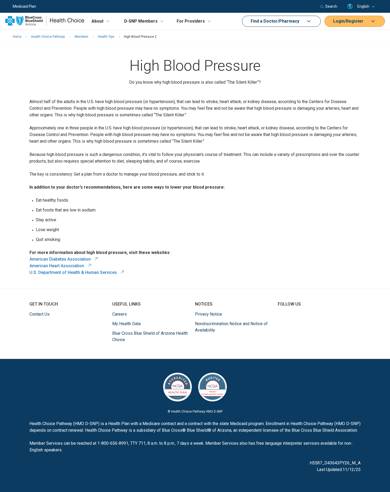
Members (81, 37)
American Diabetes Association (63, 259)
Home (17, 37)
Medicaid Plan (24, 6)
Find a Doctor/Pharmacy (277, 21)
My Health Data (126, 323)
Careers (119, 314)
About (97, 21)
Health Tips (106, 37)
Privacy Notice (208, 314)
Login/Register (350, 21)
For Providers (191, 21)
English (363, 6)
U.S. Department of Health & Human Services (76, 272)
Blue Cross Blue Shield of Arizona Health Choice (150, 336)
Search (331, 6)
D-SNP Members (141, 21)
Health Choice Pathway (48, 37)
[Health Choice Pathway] (44, 24)
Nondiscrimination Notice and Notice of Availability (231, 327)
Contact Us (39, 314)
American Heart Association (60, 265)
